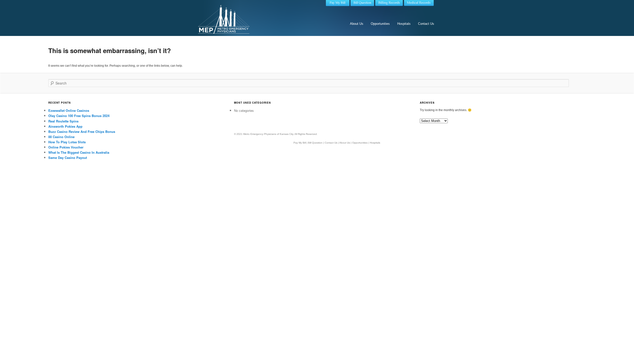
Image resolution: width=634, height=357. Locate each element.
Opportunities (380, 24)
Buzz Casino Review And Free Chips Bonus (81, 131)
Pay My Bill (299, 142)
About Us (356, 24)
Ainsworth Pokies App (65, 126)
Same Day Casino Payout (67, 157)
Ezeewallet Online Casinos (68, 110)
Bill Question (315, 142)
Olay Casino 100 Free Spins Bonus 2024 (78, 115)
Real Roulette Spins (63, 121)
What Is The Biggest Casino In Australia (78, 152)
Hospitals (404, 24)
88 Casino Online (61, 136)
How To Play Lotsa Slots (67, 142)
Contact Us (426, 24)
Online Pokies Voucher (65, 147)
